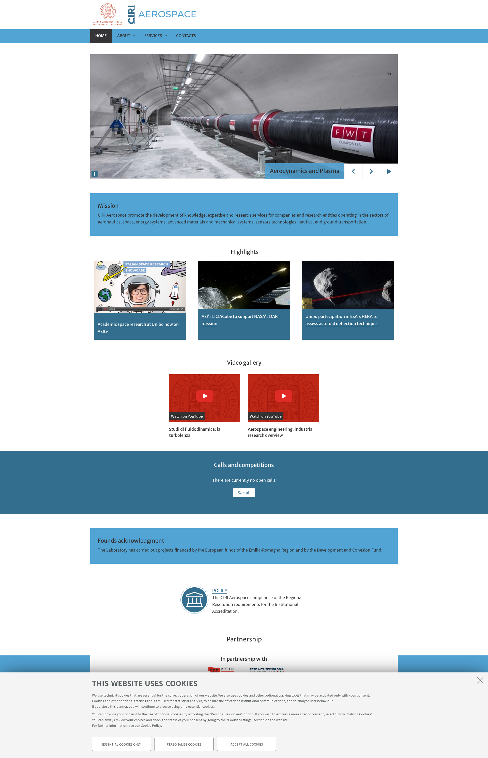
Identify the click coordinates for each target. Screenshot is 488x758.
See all (244, 493)
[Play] (389, 171)
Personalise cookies (184, 744)
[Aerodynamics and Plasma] (244, 116)
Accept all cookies (247, 744)
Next (371, 171)
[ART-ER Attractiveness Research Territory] (221, 671)
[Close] (480, 680)
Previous (353, 171)
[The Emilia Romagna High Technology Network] (267, 671)
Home (101, 35)
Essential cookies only (121, 744)
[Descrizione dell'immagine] (95, 174)
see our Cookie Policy (145, 725)
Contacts (186, 35)
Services (153, 35)
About (123, 35)
